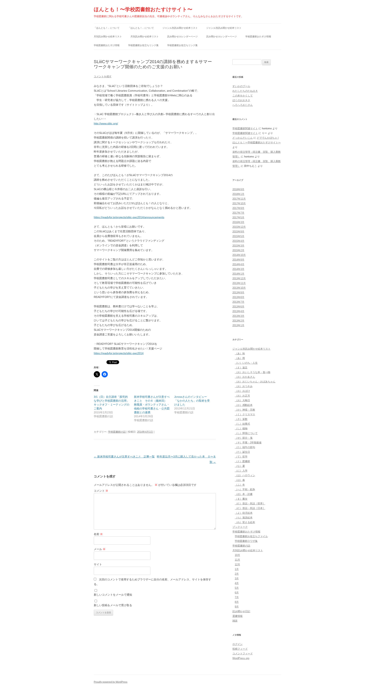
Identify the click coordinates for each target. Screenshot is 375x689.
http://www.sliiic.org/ (106, 123)
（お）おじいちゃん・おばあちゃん (255, 381)
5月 (237, 587)
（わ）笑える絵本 (245, 522)
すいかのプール (241, 86)
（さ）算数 (241, 419)
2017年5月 (238, 217)
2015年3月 (238, 245)
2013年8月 (238, 297)
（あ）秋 (240, 353)
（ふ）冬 (240, 484)
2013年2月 (238, 320)
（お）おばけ (242, 391)
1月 (237, 569)
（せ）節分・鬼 (244, 437)
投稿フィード (240, 648)
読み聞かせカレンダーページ (182, 36)
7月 (237, 597)
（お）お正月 (242, 395)
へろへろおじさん (242, 105)
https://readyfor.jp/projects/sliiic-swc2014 (119, 353)
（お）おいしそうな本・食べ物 (252, 372)
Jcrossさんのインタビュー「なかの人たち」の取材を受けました (192, 400)
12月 (237, 564)
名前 (98, 534)
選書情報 (237, 616)
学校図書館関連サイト (245, 128)
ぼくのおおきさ (241, 100)
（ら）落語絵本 (244, 517)
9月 (237, 606)
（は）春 (240, 480)
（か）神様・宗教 (245, 409)
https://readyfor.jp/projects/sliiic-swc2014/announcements (129, 217)
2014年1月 (238, 273)
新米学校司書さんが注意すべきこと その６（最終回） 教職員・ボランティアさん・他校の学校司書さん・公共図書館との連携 (152, 404)
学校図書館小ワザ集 (246, 541)
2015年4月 (238, 240)
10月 (237, 555)
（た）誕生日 (242, 451)
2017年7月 (238, 212)
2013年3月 (238, 316)
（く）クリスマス (245, 414)
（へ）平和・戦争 (245, 489)
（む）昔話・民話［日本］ (250, 508)
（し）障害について (246, 433)
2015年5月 (238, 236)
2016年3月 (238, 222)
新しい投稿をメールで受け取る (113, 605)
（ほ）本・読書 (244, 494)
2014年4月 (238, 264)
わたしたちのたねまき (245, 90)
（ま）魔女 (241, 498)
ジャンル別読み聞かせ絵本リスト (180, 28)
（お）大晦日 (242, 400)
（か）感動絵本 (244, 405)
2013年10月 (239, 287)
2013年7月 (238, 301)
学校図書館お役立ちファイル (251, 536)
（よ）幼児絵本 (244, 512)
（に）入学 (241, 470)
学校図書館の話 (117, 431)
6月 (237, 592)
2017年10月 (239, 203)
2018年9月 (238, 189)
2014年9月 (238, 259)
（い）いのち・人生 (246, 362)
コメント (101, 490)
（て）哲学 (241, 456)
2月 (237, 573)
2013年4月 (238, 311)
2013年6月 (238, 306)
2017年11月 (239, 198)
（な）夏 (240, 466)
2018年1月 (238, 194)
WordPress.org (240, 658)
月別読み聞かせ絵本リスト (108, 36)
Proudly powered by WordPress (110, 682)
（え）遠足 (241, 367)
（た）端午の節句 (245, 447)
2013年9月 (238, 292)
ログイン (237, 644)
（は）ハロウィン (245, 475)
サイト (98, 564)
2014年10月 (239, 255)
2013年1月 (238, 325)
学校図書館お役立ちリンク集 (143, 45)
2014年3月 (238, 269)
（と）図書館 (242, 461)
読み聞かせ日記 (241, 611)
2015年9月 (238, 231)
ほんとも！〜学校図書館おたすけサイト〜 (143, 9)
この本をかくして (242, 95)
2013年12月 (239, 278)
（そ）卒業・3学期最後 (248, 442)
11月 (237, 559)
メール (99, 549)
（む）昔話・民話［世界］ (250, 503)
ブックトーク (240, 526)
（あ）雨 (240, 358)
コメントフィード (242, 653)
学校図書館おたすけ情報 (258, 36)
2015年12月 (239, 226)
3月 (237, 578)
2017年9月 (238, 208)
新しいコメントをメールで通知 (113, 594)
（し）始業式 (242, 423)
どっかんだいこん (242, 137)
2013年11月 (239, 283)
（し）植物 (241, 428)
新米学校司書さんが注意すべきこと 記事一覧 (124, 456)
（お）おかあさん (245, 376)
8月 (237, 602)
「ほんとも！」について (107, 28)
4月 (237, 583)
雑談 (235, 620)
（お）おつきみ (244, 386)
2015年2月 (238, 250)
